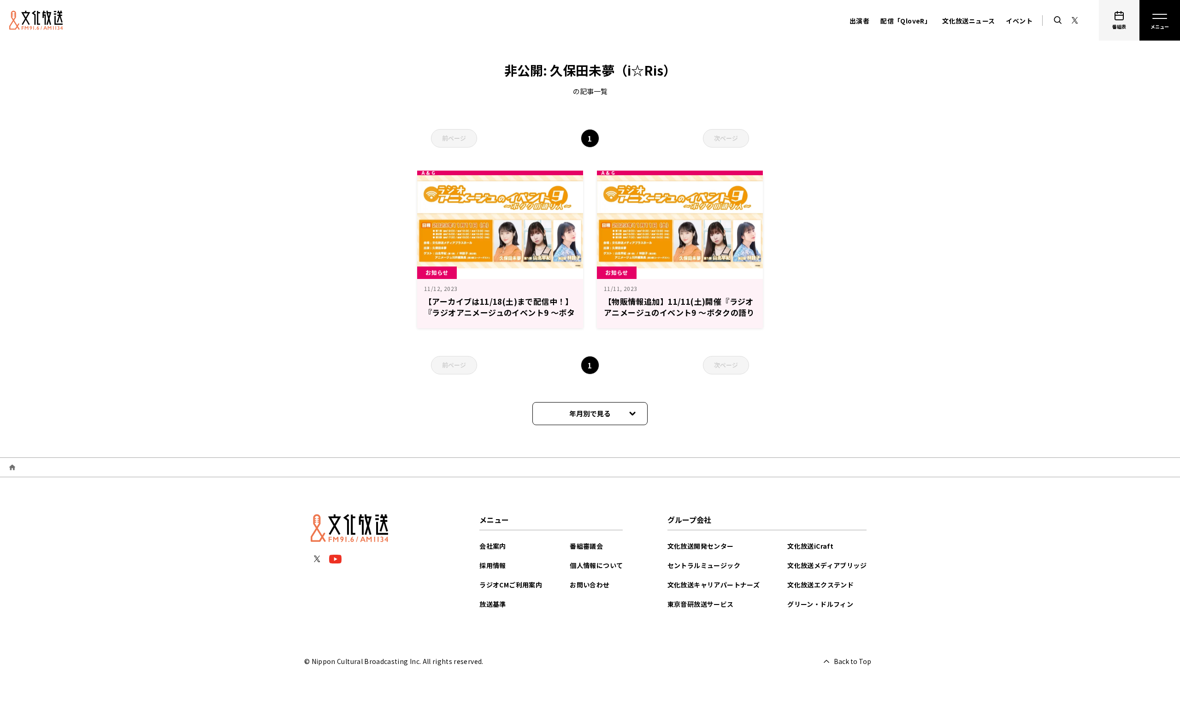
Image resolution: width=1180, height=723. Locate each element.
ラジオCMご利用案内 (510, 584)
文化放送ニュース (968, 20)
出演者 (859, 20)
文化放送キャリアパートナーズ (713, 584)
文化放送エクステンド (820, 584)
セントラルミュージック (703, 565)
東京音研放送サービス (700, 604)
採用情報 (492, 565)
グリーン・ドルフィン (820, 604)
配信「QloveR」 (905, 20)
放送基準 (492, 604)
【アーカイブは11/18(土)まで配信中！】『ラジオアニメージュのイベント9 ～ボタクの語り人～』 (499, 312)
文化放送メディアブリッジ (827, 565)
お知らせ (436, 272)
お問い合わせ (589, 584)
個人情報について (596, 565)
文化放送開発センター (700, 546)
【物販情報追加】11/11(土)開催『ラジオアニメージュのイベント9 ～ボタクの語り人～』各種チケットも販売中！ (679, 312)
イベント (1019, 20)
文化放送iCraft (810, 546)
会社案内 (492, 546)
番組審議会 (586, 546)
